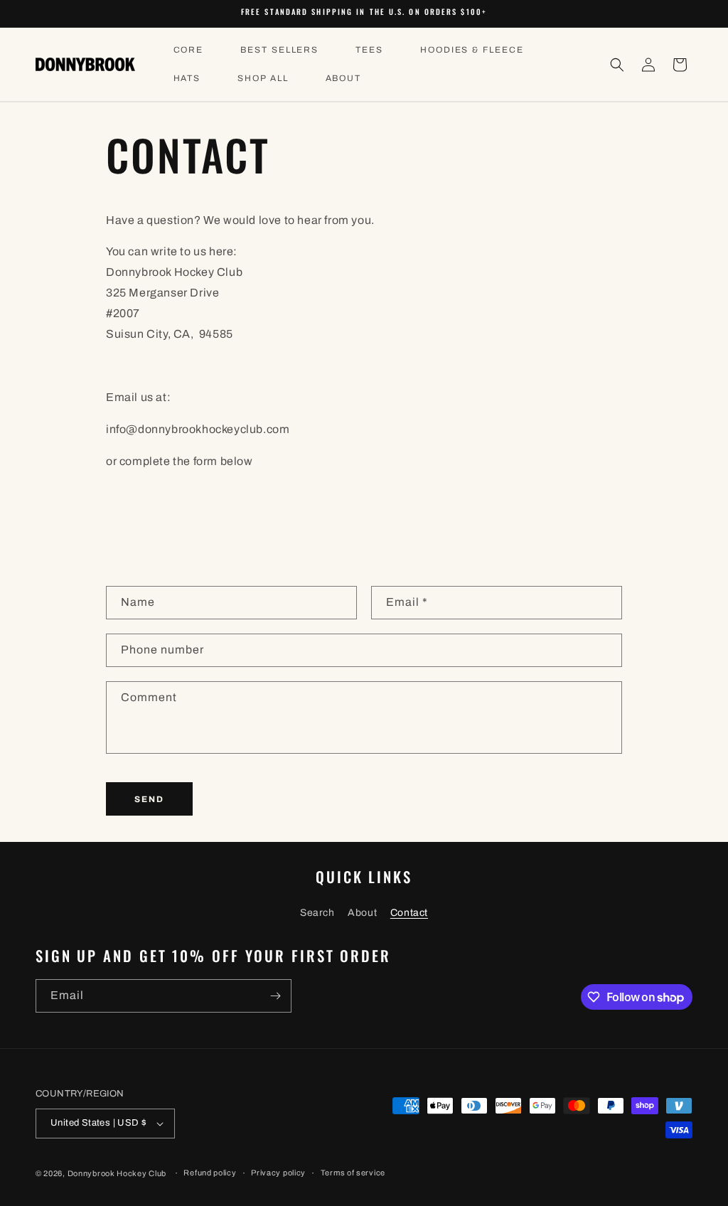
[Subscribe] (275, 996)
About (362, 912)
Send (149, 799)
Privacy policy (278, 1172)
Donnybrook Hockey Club (117, 1173)
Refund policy (209, 1172)
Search (317, 912)
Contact (409, 912)
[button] (617, 64)
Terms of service (353, 1172)
